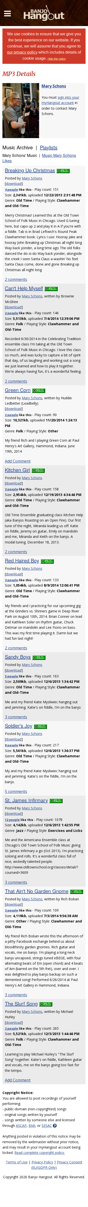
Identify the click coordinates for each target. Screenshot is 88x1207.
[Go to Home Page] (44, 13)
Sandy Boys (18, 656)
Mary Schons (54, 86)
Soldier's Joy (18, 725)
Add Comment (18, 461)
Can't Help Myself (24, 288)
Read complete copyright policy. (39, 1152)
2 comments (16, 279)
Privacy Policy (42, 1162)
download (14, 183)
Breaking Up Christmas (30, 170)
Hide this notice (57, 58)
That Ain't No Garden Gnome (36, 890)
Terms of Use (17, 1162)
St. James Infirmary (26, 800)
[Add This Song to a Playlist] (63, 170)
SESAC (47, 1125)
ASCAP (21, 1125)
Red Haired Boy (22, 560)
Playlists (48, 147)
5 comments (16, 791)
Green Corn (18, 389)
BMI (32, 1125)
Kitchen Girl (17, 469)
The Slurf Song (21, 1003)
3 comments (16, 717)
